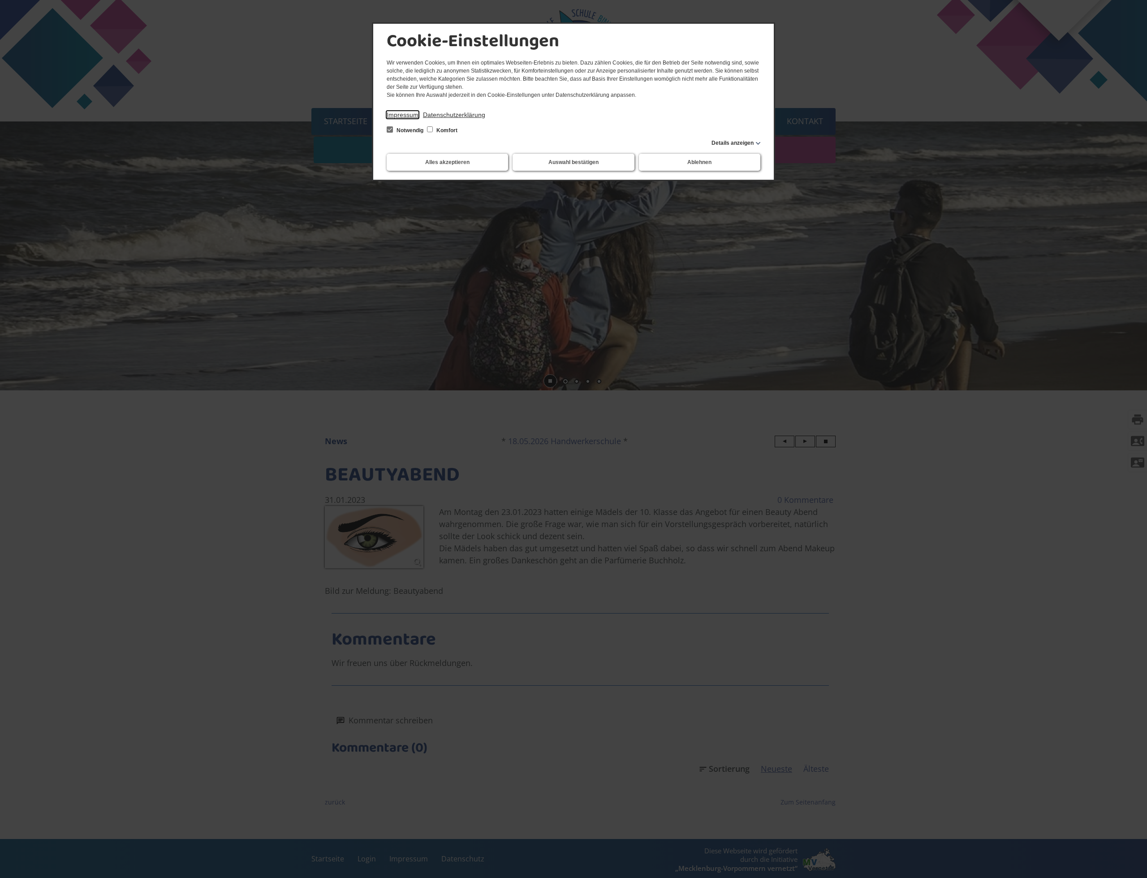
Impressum (402, 114)
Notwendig (410, 130)
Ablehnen (699, 162)
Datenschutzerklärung (454, 114)
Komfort (446, 130)
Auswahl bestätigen (573, 162)
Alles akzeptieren (447, 162)
